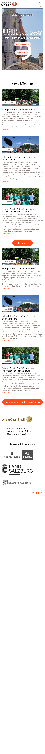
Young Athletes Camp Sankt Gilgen (19, 109)
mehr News (20, 243)
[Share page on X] (41, 493)
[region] (22, 39)
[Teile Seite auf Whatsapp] (33, 493)
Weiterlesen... (7, 129)
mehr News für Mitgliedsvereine (21, 402)
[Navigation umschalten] (42, 4)
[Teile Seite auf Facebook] (37, 493)
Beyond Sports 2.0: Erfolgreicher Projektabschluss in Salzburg (18, 210)
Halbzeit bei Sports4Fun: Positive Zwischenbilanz (18, 158)
